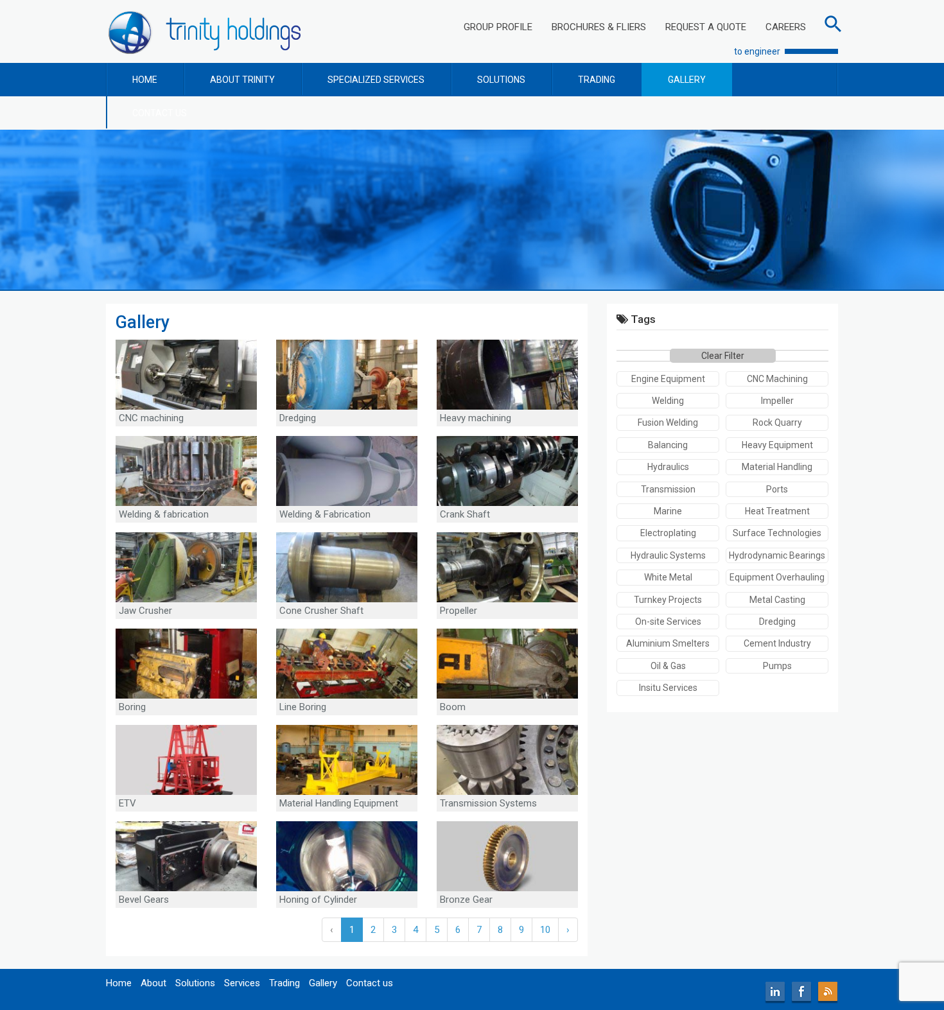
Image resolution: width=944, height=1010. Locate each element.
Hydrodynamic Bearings (777, 555)
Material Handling (777, 467)
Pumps (777, 666)
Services (242, 983)
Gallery (323, 983)
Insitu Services (668, 688)
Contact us (369, 983)
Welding (668, 401)
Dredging (777, 621)
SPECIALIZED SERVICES (376, 79)
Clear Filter (722, 356)
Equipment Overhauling (777, 577)
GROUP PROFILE (498, 27)
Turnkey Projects (668, 600)
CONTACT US (159, 113)
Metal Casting (777, 600)
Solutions (195, 983)
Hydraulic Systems (668, 555)
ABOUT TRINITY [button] (242, 79)
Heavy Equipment (777, 445)
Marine (668, 511)
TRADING (596, 79)
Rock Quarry (777, 422)
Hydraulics (668, 467)
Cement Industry (777, 643)
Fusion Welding (668, 422)
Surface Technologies (777, 533)
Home (119, 983)
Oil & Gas (668, 666)
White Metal (668, 577)
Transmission (668, 489)
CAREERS (785, 27)
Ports (777, 489)
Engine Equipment (668, 379)
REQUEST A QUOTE (705, 27)
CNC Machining (777, 379)
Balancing (668, 445)
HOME (144, 79)
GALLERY (687, 79)
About (153, 983)
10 (545, 930)
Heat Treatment (777, 511)
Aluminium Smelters (668, 643)
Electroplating (668, 533)
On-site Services (668, 621)
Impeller (777, 401)
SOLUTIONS (501, 79)
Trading (284, 983)
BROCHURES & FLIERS (599, 27)
